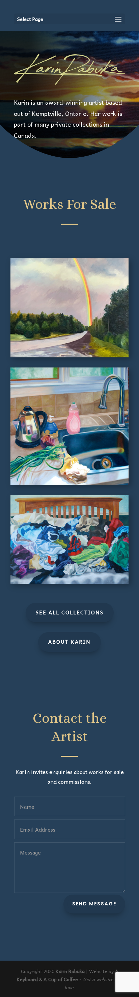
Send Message (94, 903)
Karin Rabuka (70, 971)
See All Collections (70, 612)
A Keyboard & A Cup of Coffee (67, 975)
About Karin (69, 642)
